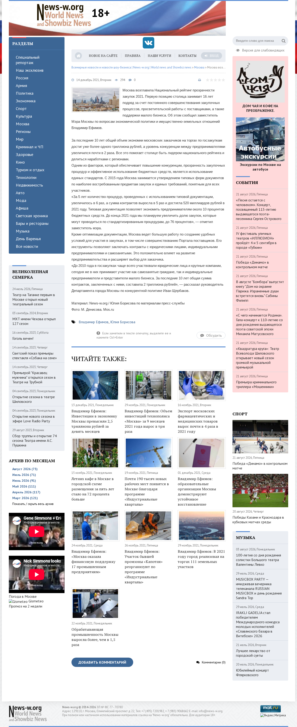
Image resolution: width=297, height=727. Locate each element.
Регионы (23, 131)
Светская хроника (32, 215)
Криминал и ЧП (29, 146)
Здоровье (24, 154)
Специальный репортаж (27, 60)
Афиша (22, 208)
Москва (22, 123)
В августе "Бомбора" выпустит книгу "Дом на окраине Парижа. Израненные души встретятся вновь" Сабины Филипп (260, 291)
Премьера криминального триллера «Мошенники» (256, 384)
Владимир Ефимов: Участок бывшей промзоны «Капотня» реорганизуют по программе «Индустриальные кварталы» (144, 567)
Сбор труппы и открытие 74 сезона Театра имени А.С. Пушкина (34, 440)
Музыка (22, 231)
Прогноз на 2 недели (25, 606)
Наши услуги (159, 55)
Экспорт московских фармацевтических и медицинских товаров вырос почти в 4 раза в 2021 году (198, 421)
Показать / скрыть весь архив (33, 504)
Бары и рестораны (32, 223)
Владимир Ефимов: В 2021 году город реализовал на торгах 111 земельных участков (201, 559)
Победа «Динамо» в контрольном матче (252, 264)
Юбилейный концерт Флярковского (252, 672)
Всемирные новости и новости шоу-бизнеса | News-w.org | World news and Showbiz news (131, 67)
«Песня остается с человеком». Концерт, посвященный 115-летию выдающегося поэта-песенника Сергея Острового (258, 209)
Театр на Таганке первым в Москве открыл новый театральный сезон (33, 299)
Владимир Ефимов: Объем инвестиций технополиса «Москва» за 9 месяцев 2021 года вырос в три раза (148, 421)
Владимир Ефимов (94, 322)
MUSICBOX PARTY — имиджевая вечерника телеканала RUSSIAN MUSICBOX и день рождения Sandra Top (259, 588)
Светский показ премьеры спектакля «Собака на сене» (34, 355)
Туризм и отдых (30, 169)
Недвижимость (29, 185)
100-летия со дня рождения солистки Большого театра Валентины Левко (258, 560)
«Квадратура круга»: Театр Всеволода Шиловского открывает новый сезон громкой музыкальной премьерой (257, 357)
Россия (22, 78)
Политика (24, 93)
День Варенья (28, 238)
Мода (21, 200)
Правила (133, 55)
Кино (20, 162)
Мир (19, 139)
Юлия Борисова (122, 322)
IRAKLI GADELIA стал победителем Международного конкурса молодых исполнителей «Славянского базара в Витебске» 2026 (258, 624)
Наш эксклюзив (29, 70)
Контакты (187, 55)
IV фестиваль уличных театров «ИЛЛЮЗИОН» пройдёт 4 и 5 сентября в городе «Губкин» (256, 240)
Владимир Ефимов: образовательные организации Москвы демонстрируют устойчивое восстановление (197, 491)
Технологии (26, 177)
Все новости (27, 246)
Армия (21, 85)
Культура (24, 116)
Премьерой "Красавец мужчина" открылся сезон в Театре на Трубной (34, 377)
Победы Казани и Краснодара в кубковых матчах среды (258, 519)
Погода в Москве (23, 596)
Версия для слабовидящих (263, 50)
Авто (20, 192)
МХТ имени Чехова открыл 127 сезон (34, 321)
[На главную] (64, 14)
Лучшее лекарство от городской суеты (253, 653)
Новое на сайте (103, 55)
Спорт (21, 108)
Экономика (26, 100)
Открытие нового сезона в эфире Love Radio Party (33, 418)
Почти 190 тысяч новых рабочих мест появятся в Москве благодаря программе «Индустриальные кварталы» (147, 491)
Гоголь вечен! (22, 338)
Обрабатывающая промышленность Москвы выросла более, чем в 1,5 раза (94, 637)
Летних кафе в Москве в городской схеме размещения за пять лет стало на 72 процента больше (92, 489)
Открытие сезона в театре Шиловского (33, 399)
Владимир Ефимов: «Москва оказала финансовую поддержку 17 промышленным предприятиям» (93, 561)
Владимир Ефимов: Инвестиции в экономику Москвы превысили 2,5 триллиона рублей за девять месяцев (94, 421)
